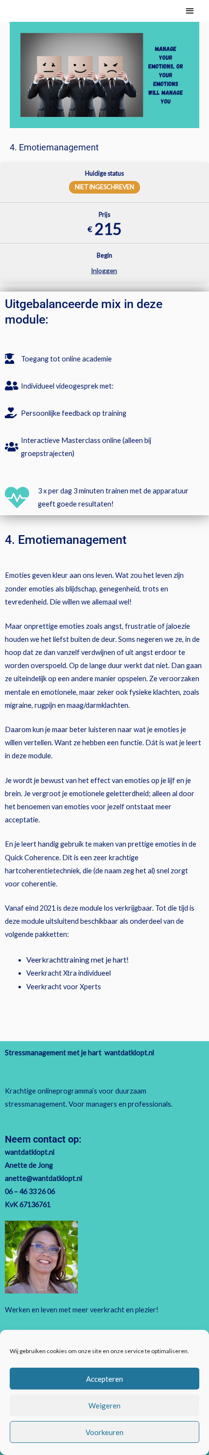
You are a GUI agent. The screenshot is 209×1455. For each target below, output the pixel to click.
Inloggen (104, 270)
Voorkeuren (104, 1432)
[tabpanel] (104, 662)
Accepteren (104, 1378)
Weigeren (104, 1405)
